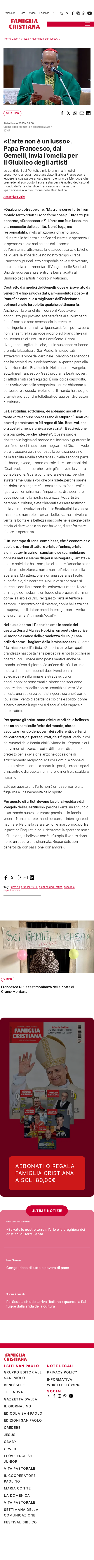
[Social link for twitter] (67, 13)
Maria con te (18, 1512)
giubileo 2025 (29, 887)
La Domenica (17, 1519)
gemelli (15, 887)
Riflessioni (10, 13)
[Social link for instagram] (78, 13)
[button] (62, 113)
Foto (22, 13)
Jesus (10, 1458)
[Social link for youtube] (89, 13)
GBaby (10, 1465)
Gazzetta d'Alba (20, 1423)
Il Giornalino (17, 1430)
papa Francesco (13, 890)
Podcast (44, 13)
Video (32, 13)
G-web (10, 1472)
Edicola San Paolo (23, 1437)
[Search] (61, 14)
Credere (12, 1451)
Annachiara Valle (14, 196)
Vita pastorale (19, 1492)
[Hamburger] (87, 24)
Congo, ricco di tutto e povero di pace (37, 1291)
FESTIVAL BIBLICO (20, 1546)
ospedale (69, 887)
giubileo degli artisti (51, 887)
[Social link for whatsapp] (83, 13)
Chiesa (25, 38)
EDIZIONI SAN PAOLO (23, 1444)
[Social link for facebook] (72, 13)
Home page (10, 38)
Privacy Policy (62, 1396)
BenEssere (14, 1409)
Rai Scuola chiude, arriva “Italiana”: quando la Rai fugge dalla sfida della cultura (46, 1327)
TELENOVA (13, 1416)
